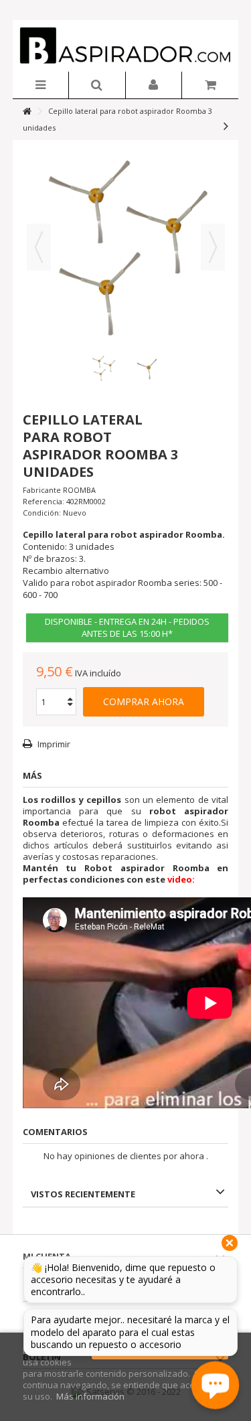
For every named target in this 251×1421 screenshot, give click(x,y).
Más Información (90, 1396)
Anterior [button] (39, 247)
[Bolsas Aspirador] (125, 46)
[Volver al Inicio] (27, 111)
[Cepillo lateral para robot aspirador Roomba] (103, 368)
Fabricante (42, 490)
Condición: (42, 513)
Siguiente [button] (213, 247)
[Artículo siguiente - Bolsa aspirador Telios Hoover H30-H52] (226, 126)
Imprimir (52, 744)
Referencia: (43, 501)
